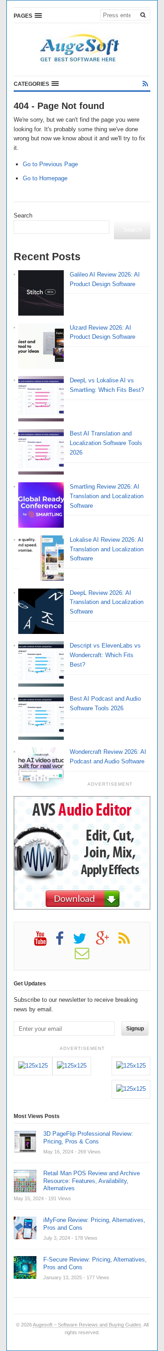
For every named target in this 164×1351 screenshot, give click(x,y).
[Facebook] (64, 942)
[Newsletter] (86, 956)
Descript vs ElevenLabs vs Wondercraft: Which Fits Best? (105, 655)
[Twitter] (84, 942)
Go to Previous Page (50, 164)
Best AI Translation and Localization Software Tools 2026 (106, 443)
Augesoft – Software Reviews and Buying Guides (87, 1324)
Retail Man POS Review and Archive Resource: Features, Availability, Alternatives (91, 1181)
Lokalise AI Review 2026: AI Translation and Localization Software (107, 549)
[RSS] (145, 83)
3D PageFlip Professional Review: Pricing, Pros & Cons (88, 1137)
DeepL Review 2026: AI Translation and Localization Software (107, 602)
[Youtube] (45, 942)
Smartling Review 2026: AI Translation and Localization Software (107, 496)
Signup (135, 1028)
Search (23, 215)
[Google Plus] (107, 942)
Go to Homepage (45, 178)
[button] (28, 15)
